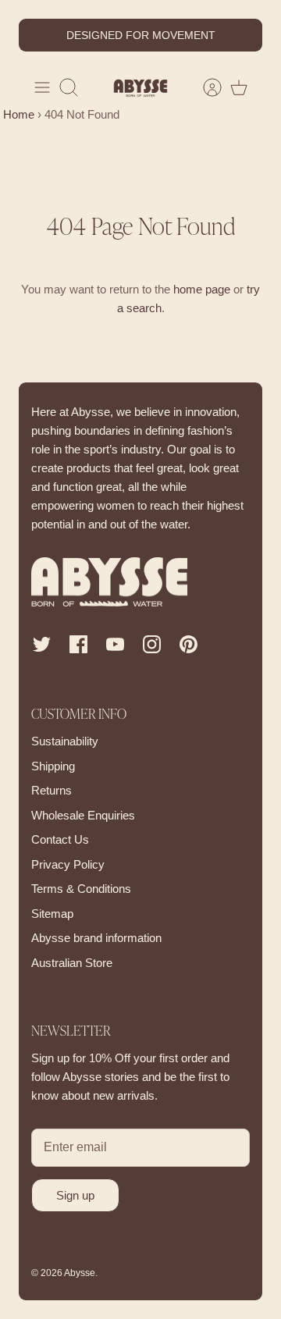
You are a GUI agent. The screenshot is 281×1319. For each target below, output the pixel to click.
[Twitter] (41, 644)
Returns (51, 790)
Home (17, 114)
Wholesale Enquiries (83, 815)
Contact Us (60, 839)
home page (201, 289)
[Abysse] (140, 88)
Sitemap (52, 913)
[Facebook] (78, 644)
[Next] (241, 35)
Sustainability (64, 741)
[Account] (204, 87)
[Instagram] (151, 644)
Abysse (79, 1272)
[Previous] (40, 35)
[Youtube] (115, 644)
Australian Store (71, 962)
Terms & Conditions (81, 888)
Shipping (53, 766)
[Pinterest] (188, 644)
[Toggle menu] (42, 87)
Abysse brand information (96, 937)
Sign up (75, 1195)
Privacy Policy (68, 864)
